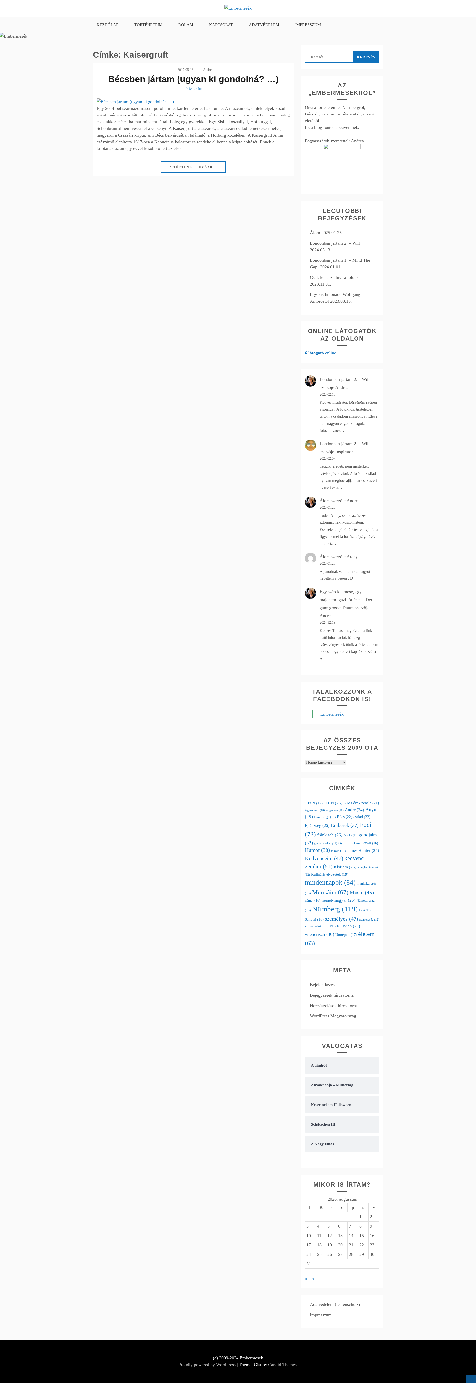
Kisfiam (345, 867)
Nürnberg (335, 909)
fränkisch (329, 834)
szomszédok (316, 926)
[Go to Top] (471, 1379)
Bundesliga (325, 817)
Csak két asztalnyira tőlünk (334, 277)
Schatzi (314, 919)
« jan (309, 1278)
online (320, 352)
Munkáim (330, 892)
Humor (317, 850)
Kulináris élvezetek (329, 874)
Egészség (317, 825)
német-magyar (338, 900)
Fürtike (350, 835)
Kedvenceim (324, 858)
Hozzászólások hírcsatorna (334, 1005)
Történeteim (148, 25)
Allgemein (335, 810)
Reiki (365, 910)
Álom (315, 232)
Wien (351, 926)
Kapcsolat (221, 25)
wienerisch (319, 934)
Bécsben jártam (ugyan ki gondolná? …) (193, 79)
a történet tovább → (193, 167)
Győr (345, 843)
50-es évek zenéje (361, 803)
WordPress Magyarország (333, 1015)
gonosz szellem (325, 843)
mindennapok (330, 882)
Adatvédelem (264, 25)
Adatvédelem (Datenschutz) (335, 1304)
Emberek (345, 825)
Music (362, 892)
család (361, 816)
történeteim (193, 88)
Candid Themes (282, 1364)
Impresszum (308, 25)
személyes (341, 919)
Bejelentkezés (322, 984)
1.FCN (314, 803)
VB (335, 926)
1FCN (333, 803)
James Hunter (363, 850)
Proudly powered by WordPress (207, 1364)
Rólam (185, 25)
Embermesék (332, 714)
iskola (338, 851)
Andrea (208, 70)
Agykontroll (315, 810)
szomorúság (369, 919)
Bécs (344, 816)
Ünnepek (346, 935)
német (312, 900)
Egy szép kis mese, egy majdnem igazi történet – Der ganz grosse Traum (346, 599)
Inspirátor (344, 451)
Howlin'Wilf (366, 843)
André (354, 809)
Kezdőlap (107, 25)
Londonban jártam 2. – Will (335, 243)
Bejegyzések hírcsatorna (332, 995)
